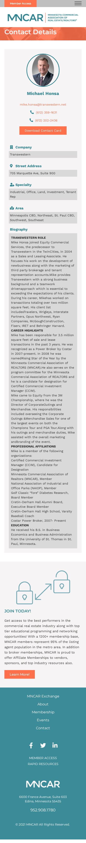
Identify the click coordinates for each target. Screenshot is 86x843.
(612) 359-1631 (46, 112)
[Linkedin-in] (55, 745)
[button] (78, 3)
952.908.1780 (43, 810)
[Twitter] (43, 745)
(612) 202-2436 (46, 120)
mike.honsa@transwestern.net (43, 104)
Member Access (43, 758)
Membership (43, 712)
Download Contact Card (43, 130)
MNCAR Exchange (43, 696)
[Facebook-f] (31, 745)
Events (43, 720)
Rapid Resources (43, 764)
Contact (43, 728)
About (43, 704)
